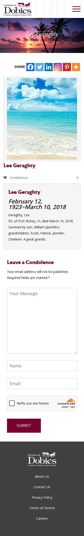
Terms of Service (42, 508)
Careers (42, 518)
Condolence (18, 177)
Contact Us (42, 487)
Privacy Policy (42, 497)
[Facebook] (30, 67)
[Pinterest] (67, 67)
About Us (42, 476)
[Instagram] (58, 67)
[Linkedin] (49, 67)
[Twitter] (39, 67)
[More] (76, 67)
